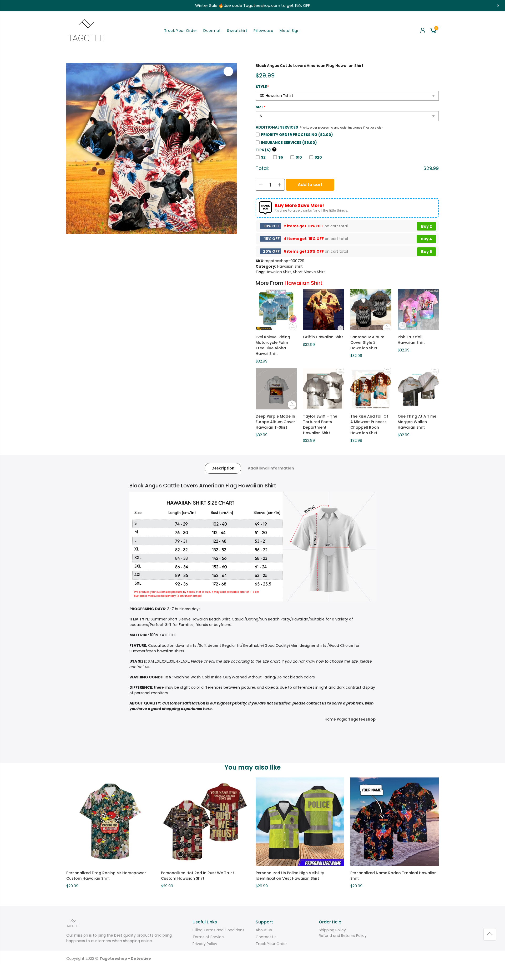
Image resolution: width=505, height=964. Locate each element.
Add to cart (310, 185)
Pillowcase (263, 30)
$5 (280, 157)
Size (260, 107)
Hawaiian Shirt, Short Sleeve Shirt (295, 272)
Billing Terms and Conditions (218, 930)
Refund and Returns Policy (343, 935)
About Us (264, 930)
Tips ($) (265, 150)
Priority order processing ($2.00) (297, 134)
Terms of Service (208, 936)
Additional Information (271, 468)
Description (222, 468)
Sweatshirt (237, 30)
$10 (299, 157)
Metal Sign (290, 30)
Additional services (277, 127)
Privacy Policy (205, 943)
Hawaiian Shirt (290, 266)
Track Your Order (180, 30)
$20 (318, 157)
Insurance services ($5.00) (289, 142)
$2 (263, 157)
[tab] (223, 468)
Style (262, 86)
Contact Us (266, 936)
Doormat (212, 30)
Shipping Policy (332, 930)
